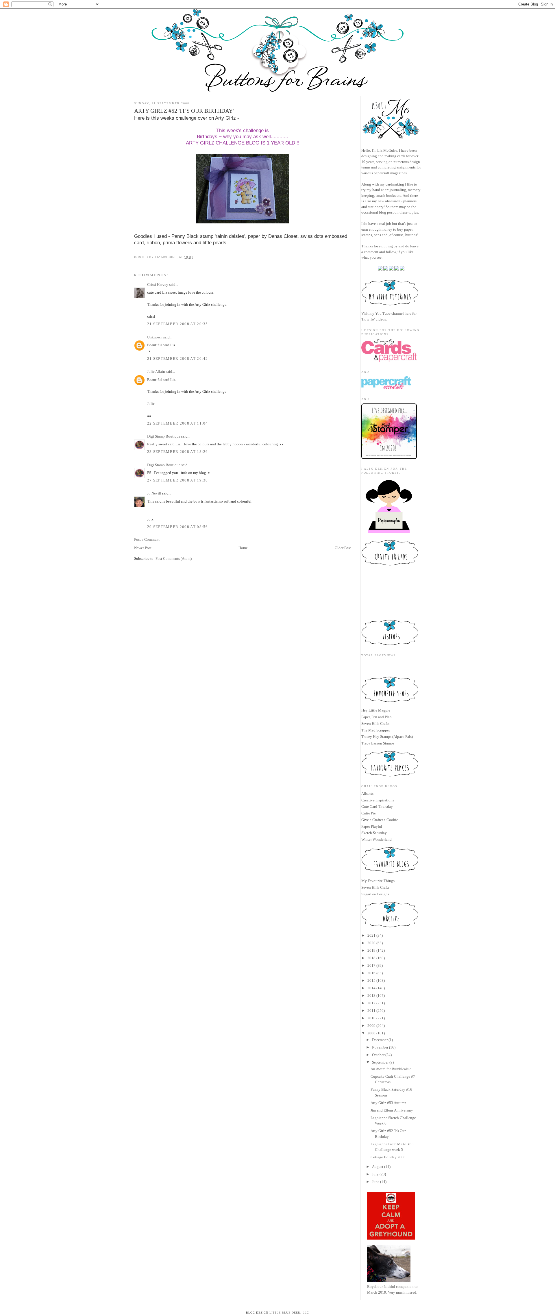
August (377, 1166)
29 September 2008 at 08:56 (177, 527)
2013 (371, 995)
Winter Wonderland (376, 839)
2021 (371, 935)
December (380, 1040)
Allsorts (367, 793)
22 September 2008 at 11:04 (177, 423)
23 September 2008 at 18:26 (177, 451)
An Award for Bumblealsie (391, 1069)
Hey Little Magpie (375, 710)
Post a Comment (147, 539)
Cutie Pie (368, 813)
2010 (371, 1018)
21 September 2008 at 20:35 (177, 324)
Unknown (154, 337)
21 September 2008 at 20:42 (177, 358)
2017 (371, 965)
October (378, 1055)
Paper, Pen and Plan (376, 717)
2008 (371, 1033)
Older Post (343, 548)
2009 (371, 1025)
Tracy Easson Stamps (377, 743)
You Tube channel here (393, 313)
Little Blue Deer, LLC (289, 1312)
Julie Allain (156, 371)
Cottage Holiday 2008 (388, 1157)
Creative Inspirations (377, 800)
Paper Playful (371, 826)
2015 (371, 980)
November (380, 1047)
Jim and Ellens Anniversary (392, 1110)
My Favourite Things (378, 881)
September (380, 1062)
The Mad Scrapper (375, 730)
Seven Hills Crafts (375, 723)
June (375, 1181)
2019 (371, 950)
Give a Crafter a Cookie (379, 820)
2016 (371, 973)
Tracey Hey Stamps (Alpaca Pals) (387, 736)
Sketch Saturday (374, 833)
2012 (371, 1003)
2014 (371, 988)
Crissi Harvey (157, 284)
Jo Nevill (154, 493)
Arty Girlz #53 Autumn (388, 1103)
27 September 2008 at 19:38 (177, 480)
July (375, 1174)
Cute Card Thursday (377, 806)
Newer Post (142, 548)
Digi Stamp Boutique (164, 436)
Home (243, 548)
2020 (371, 943)
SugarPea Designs (375, 894)
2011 (371, 1010)
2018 (371, 958)
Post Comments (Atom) (174, 558)
